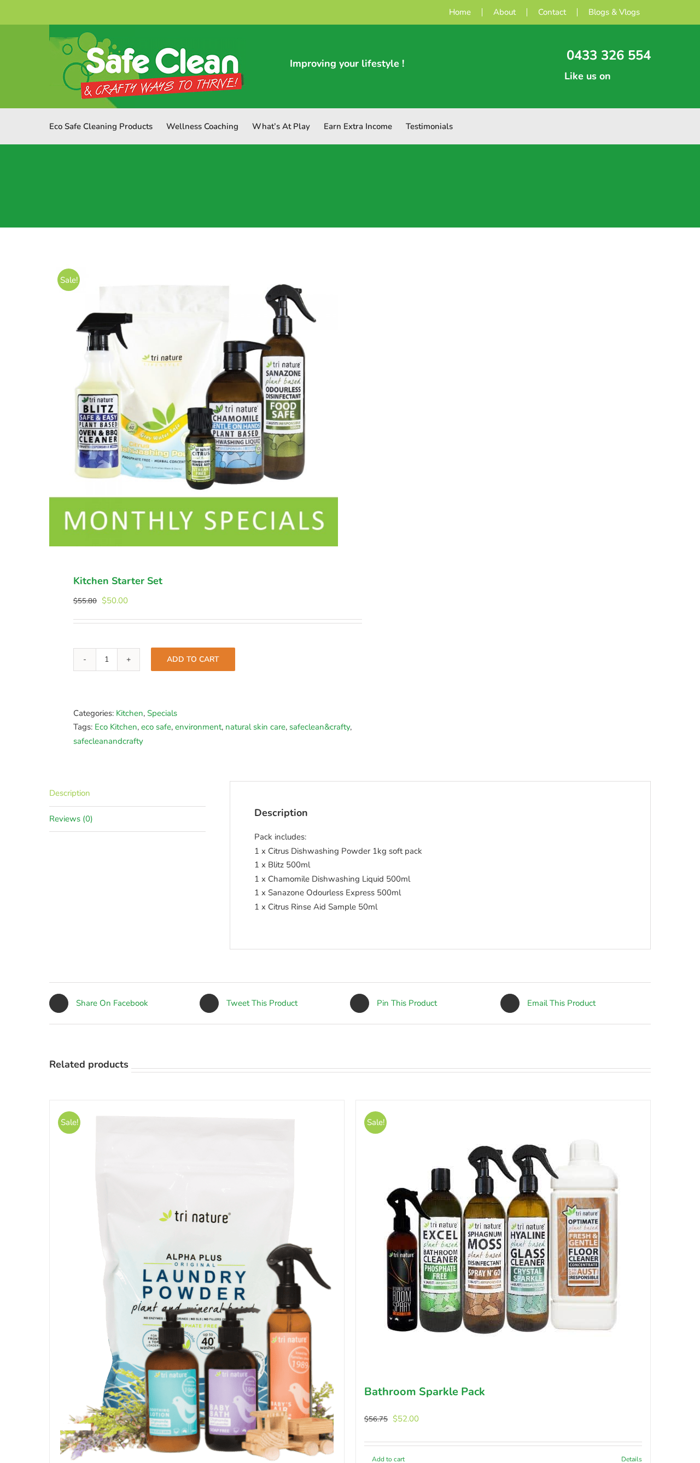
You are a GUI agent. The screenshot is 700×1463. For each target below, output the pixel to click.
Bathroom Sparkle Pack (424, 1391)
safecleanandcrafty (108, 741)
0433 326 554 (609, 55)
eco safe (156, 726)
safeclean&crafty (319, 726)
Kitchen (129, 713)
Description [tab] (69, 793)
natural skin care (255, 726)
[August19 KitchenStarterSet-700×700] (193, 402)
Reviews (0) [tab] (71, 818)
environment (198, 726)
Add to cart (193, 659)
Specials (162, 713)
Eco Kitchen (116, 726)
